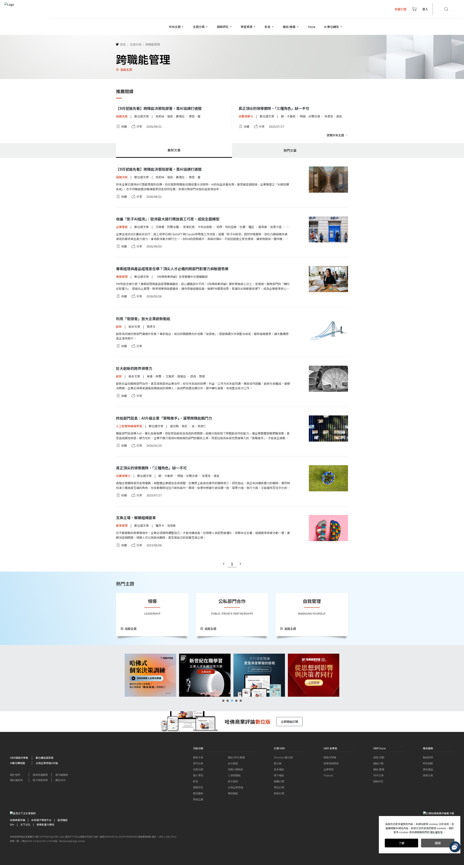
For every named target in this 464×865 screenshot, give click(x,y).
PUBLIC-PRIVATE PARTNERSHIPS (232, 613)
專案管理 (122, 276)
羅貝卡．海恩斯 (166, 525)
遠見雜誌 (62, 820)
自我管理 (312, 601)
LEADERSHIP (152, 613)
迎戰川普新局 (235, 769)
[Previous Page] (224, 564)
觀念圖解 (198, 793)
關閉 (438, 843)
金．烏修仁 (199, 426)
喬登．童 (194, 116)
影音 (195, 781)
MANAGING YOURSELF (312, 613)
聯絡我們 (428, 757)
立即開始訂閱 (289, 721)
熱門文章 (198, 763)
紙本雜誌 (279, 769)
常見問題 (428, 763)
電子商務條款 (40, 780)
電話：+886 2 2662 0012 (164, 836)
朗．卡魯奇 (288, 116)
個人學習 (198, 775)
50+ (12, 824)
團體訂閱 (279, 781)
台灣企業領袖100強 (47, 763)
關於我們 (15, 775)
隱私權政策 (16, 780)
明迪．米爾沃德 (310, 116)
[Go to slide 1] (223, 701)
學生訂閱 (279, 787)
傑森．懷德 (197, 376)
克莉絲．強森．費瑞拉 (170, 116)
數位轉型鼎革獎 (44, 758)
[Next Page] (240, 564)
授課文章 (428, 775)
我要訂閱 (400, 9)
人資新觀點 (234, 775)
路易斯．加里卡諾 (270, 227)
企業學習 (329, 769)
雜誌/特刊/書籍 (236, 757)
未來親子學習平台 (41, 820)
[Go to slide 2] (228, 701)
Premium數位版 (283, 757)
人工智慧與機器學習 (129, 426)
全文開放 (233, 763)
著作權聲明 (61, 775)
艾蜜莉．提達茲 (176, 376)
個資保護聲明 (40, 775)
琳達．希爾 (154, 376)
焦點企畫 (198, 799)
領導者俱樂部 (331, 763)
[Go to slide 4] (236, 701)
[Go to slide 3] (232, 701)
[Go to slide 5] (241, 701)
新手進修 (233, 781)
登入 (425, 9)
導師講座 (233, 793)
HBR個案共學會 (19, 758)
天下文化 (25, 824)
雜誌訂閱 (378, 763)
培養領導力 (246, 116)
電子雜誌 (279, 775)
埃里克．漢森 (333, 116)
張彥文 (151, 326)
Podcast (328, 775)
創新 (119, 326)
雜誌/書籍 (378, 769)
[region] (232, 675)
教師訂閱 (279, 793)
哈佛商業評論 (17, 820)
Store (311, 27)
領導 (152, 601)
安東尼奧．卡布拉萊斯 (197, 227)
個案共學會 (330, 757)
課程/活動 (378, 757)
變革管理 (122, 525)
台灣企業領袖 (235, 787)
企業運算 (122, 227)
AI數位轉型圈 (17, 763)
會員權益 (428, 769)
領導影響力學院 (45, 824)
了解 (401, 843)
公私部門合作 (232, 601)
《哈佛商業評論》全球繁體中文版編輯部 (182, 276)
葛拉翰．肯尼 (178, 426)
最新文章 (198, 757)
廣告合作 (60, 780)
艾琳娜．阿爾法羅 (167, 227)
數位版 (277, 763)
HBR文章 (378, 775)
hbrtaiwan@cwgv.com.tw (72, 840)
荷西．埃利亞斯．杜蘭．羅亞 (235, 227)
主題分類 (198, 769)
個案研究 (198, 787)
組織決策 (122, 116)
